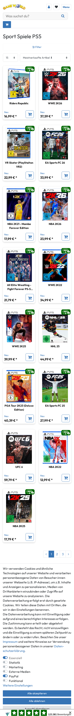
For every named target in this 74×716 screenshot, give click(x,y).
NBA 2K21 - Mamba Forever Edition (19, 226)
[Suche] (63, 16)
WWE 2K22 (55, 285)
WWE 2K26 (55, 103)
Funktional (16, 681)
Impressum (10, 642)
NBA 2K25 (19, 526)
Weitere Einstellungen (18, 685)
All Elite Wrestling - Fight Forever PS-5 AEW (19, 287)
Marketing (16, 667)
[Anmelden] (48, 7)
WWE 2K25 (19, 346)
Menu (66, 7)
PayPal (13, 676)
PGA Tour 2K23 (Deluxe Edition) (19, 407)
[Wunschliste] (56, 7)
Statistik (14, 662)
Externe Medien (19, 672)
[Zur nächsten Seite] (68, 554)
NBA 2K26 (55, 224)
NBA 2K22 (55, 467)
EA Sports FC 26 (55, 162)
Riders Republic (18, 103)
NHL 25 (55, 346)
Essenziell (15, 658)
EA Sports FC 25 (55, 405)
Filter (38, 47)
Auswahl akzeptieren (37, 708)
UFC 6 (19, 467)
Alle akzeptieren (37, 693)
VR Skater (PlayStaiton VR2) (19, 164)
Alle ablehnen (37, 701)
